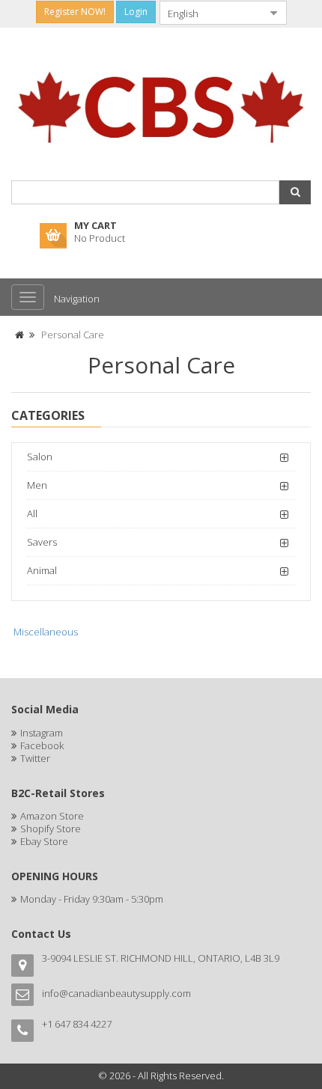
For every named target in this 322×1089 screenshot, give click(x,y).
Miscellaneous (45, 631)
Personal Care (72, 334)
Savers (42, 542)
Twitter (35, 758)
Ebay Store (44, 841)
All (32, 513)
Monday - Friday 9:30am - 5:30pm (91, 899)
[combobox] (211, 12)
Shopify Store (50, 828)
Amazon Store (52, 816)
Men (37, 485)
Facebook (42, 745)
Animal (42, 570)
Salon (39, 456)
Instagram (41, 732)
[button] (295, 192)
